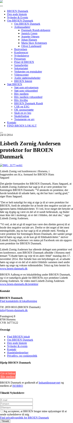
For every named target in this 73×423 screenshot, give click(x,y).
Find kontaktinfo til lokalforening (18, 301)
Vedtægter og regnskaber (28, 71)
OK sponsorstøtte (24, 109)
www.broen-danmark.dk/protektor (19, 284)
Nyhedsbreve (21, 55)
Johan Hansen (29, 39)
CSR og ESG (21, 106)
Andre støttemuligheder (27, 77)
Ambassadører (22, 26)
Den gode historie (17, 14)
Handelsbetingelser (17, 352)
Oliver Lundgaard (31, 46)
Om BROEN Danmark (20, 20)
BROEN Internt (23, 81)
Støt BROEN (14, 84)
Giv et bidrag (8, 373)
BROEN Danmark (17, 11)
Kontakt (11, 122)
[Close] (1, 132)
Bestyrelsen (20, 49)
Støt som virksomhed (26, 90)
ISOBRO (17, 385)
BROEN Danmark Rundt (28, 103)
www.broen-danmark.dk (13, 268)
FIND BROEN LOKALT (22, 125)
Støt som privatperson (26, 87)
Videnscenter (21, 74)
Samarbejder (21, 65)
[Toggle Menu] (1, 6)
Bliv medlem (21, 93)
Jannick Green (29, 33)
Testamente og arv (24, 119)
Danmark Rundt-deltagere (35, 30)
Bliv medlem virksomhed (28, 96)
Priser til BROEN (24, 61)
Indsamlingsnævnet (49, 382)
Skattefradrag (21, 116)
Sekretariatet (21, 68)
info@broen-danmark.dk (14, 310)
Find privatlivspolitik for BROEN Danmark (24, 417)
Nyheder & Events (17, 17)
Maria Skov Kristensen (34, 42)
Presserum (20, 58)
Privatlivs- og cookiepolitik (22, 355)
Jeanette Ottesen (30, 36)
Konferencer (21, 52)
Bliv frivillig (21, 100)
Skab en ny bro (22, 112)
